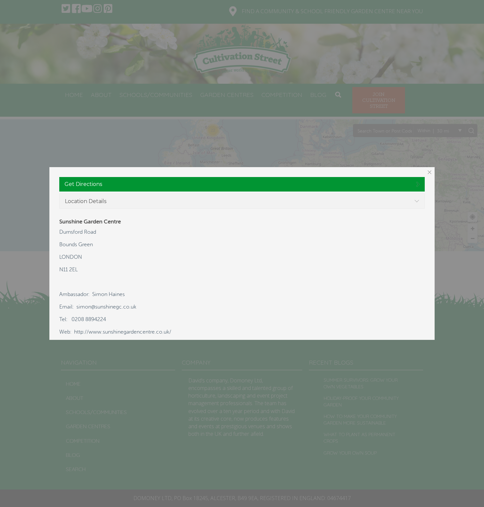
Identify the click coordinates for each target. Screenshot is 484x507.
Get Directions (83, 184)
